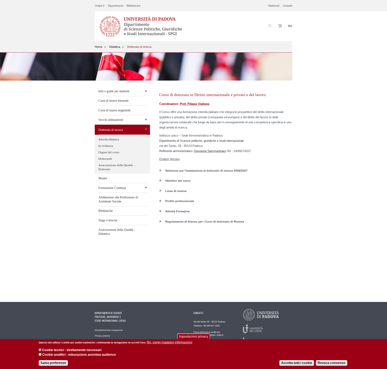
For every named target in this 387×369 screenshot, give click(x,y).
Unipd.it (99, 5)
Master (102, 178)
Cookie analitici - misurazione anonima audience (79, 354)
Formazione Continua (112, 188)
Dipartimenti (115, 5)
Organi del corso (108, 152)
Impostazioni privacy (193, 336)
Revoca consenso (331, 363)
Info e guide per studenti (113, 91)
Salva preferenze (53, 363)
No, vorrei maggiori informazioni (169, 342)
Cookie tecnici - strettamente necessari (71, 350)
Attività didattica (108, 139)
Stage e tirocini (107, 220)
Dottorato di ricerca (139, 46)
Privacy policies (102, 336)
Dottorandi (105, 158)
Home (98, 46)
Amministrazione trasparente (109, 330)
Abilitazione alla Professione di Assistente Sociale (118, 199)
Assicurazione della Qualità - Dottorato (116, 167)
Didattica (114, 46)
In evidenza (105, 145)
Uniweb (287, 5)
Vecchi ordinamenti (110, 119)
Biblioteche (133, 5)
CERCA (286, 31)
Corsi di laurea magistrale (114, 110)
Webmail (273, 5)
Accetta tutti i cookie (296, 363)
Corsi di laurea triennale (113, 100)
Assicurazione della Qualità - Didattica (116, 231)
